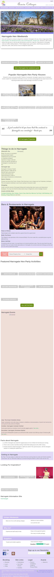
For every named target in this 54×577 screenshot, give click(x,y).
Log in (6, 564)
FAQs (6, 566)
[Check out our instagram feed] (13, 553)
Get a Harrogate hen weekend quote (27, 68)
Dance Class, (22, 193)
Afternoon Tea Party (36, 193)
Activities (27, 7)
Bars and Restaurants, (27, 40)
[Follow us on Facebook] (4, 553)
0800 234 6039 (49, 4)
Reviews (7, 562)
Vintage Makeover (10, 194)
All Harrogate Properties (27, 139)
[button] (52, 7)
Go (48, 553)
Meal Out (28, 193)
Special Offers (35, 7)
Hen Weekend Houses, (15, 40)
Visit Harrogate (4, 498)
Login (51, 1)
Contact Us (48, 7)
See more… (36, 428)
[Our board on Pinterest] (9, 554)
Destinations (4, 7)
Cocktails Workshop (6, 193)
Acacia (3, 191)
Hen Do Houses (20, 7)
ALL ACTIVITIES (27, 305)
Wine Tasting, (15, 193)
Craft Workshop (45, 193)
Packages (12, 7)
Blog (42, 7)
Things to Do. (36, 40)
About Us (45, 562)
